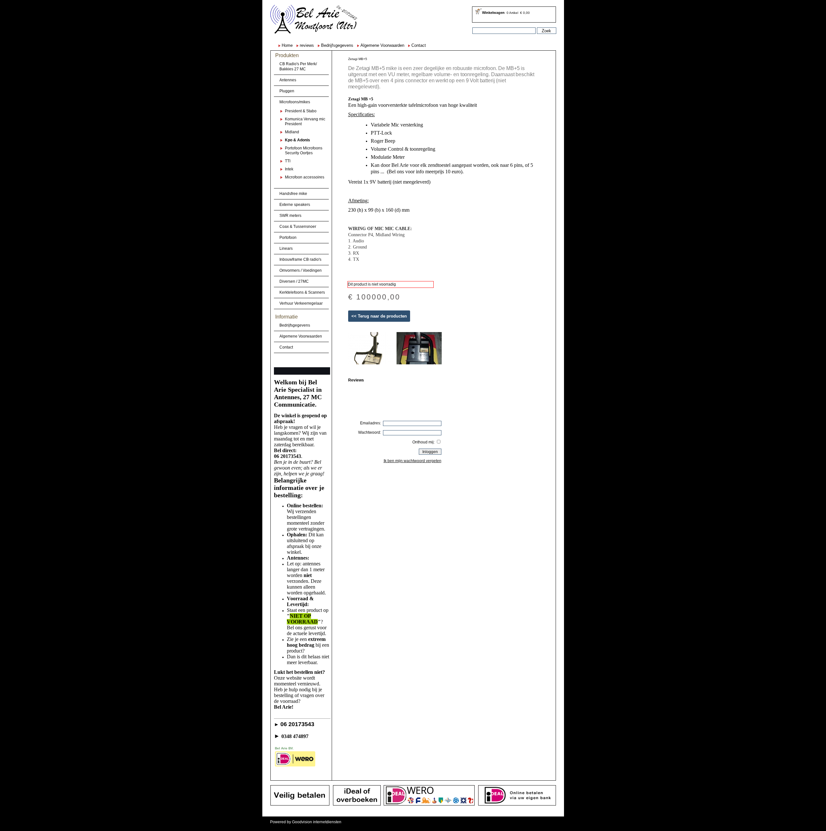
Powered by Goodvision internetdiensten (305, 822)
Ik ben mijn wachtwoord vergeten (412, 461)
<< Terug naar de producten (379, 316)
